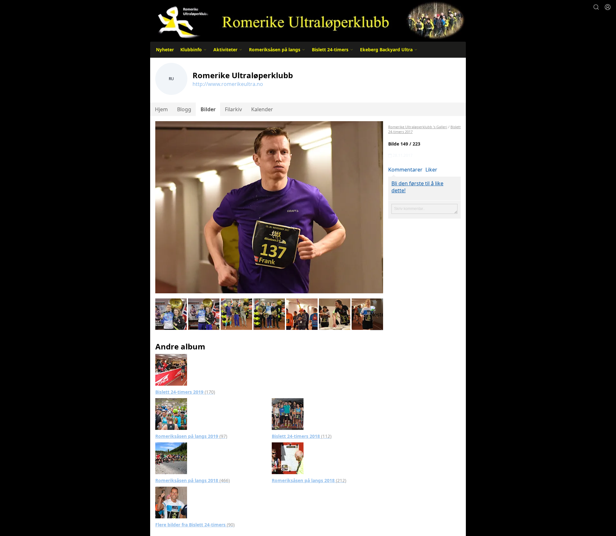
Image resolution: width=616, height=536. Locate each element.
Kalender (262, 109)
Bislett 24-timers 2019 (185, 392)
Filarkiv (233, 109)
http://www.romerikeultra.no (228, 84)
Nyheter (165, 49)
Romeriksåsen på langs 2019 (191, 436)
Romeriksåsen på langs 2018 (192, 480)
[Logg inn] (607, 7)
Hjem (161, 109)
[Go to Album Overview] (171, 369)
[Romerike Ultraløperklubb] (308, 20)
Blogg (184, 109)
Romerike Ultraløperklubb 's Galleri (417, 126)
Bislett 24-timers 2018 (301, 436)
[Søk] (596, 7)
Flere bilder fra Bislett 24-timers (195, 525)
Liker (431, 169)
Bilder (208, 109)
